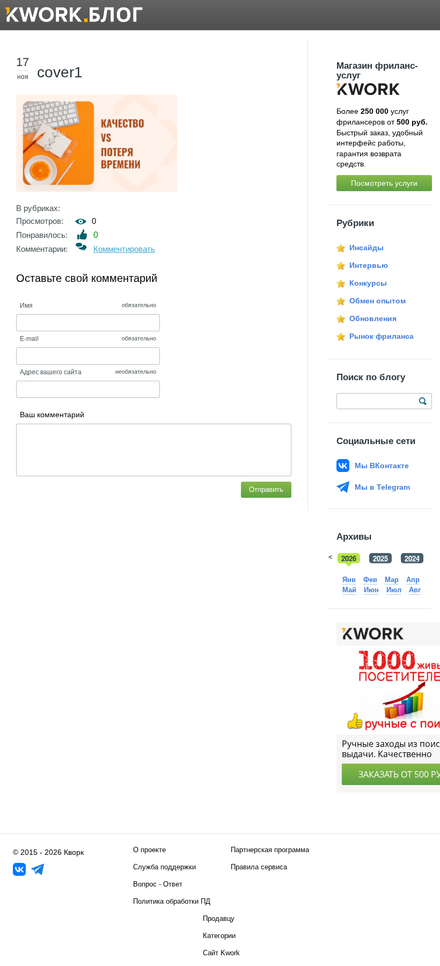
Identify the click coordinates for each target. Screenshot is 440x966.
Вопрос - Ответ (157, 884)
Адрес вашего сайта (51, 371)
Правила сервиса (259, 867)
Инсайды (366, 247)
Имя (26, 304)
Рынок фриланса (381, 336)
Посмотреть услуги (384, 183)
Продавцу (218, 918)
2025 (380, 558)
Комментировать (124, 248)
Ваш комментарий (52, 414)
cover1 (60, 72)
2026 (348, 558)
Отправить (266, 489)
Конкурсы (368, 283)
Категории (219, 936)
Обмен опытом (377, 300)
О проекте (149, 850)
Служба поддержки (164, 867)
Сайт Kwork (221, 953)
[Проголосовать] (82, 234)
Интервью (368, 265)
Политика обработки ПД (171, 901)
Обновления (373, 318)
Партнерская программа (270, 850)
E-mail (29, 338)
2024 (412, 558)
